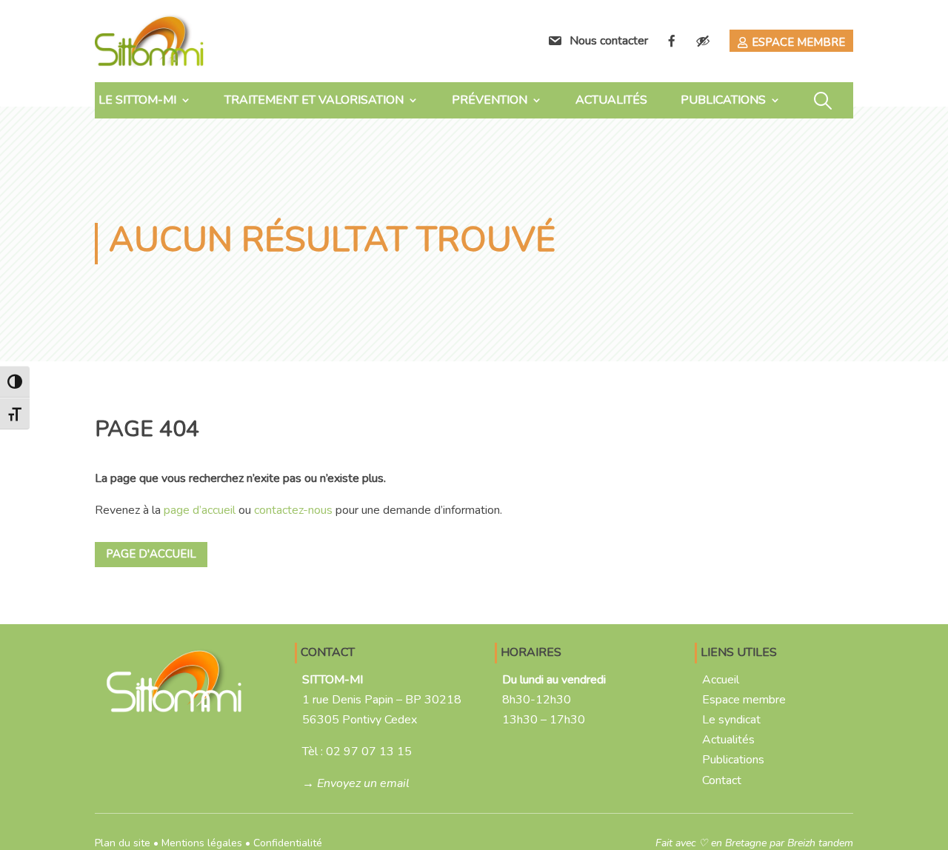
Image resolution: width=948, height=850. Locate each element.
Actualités (611, 100)
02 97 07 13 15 (369, 751)
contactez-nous (293, 510)
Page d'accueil (151, 553)
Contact (721, 780)
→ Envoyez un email (356, 783)
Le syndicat (731, 720)
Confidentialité (287, 843)
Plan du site (122, 843)
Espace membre (798, 42)
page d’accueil (200, 510)
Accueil (720, 680)
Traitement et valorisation (314, 100)
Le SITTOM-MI (137, 100)
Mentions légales (201, 843)
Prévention (489, 100)
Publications (723, 100)
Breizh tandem (820, 843)
